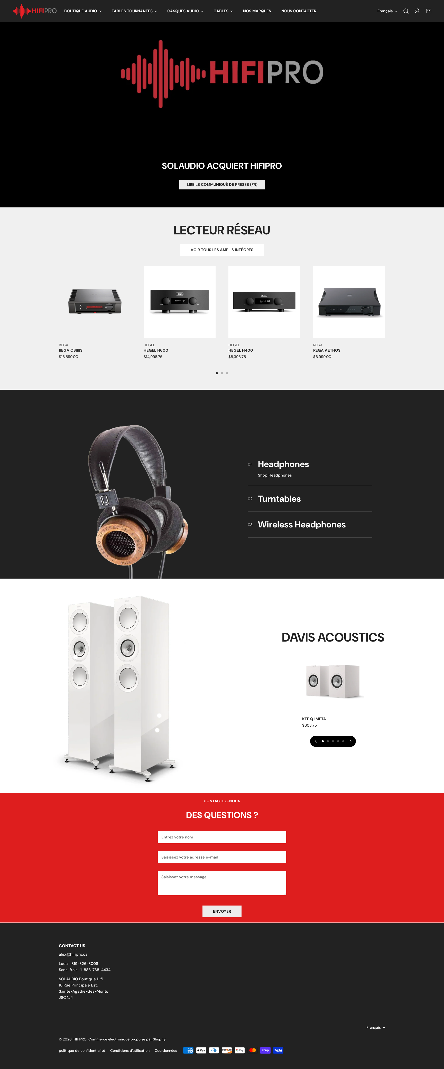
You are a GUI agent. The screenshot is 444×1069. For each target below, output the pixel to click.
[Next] (403, 308)
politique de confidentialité (82, 1050)
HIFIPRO (80, 1039)
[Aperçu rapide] (121, 332)
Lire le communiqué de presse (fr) (222, 184)
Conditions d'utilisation (130, 1050)
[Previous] (41, 308)
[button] (83, 11)
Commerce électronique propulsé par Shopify (127, 1039)
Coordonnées (166, 1050)
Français (385, 11)
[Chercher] (406, 11)
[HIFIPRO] (35, 11)
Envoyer (222, 911)
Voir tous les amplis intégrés (222, 249)
